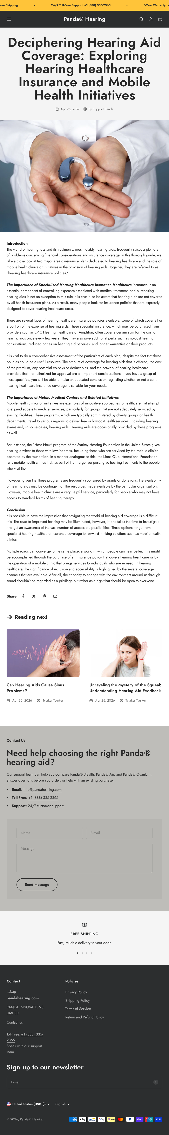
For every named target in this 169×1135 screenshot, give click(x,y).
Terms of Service (78, 1008)
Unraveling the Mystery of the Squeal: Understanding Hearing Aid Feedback (125, 688)
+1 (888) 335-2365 (43, 797)
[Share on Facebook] (23, 596)
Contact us (15, 1022)
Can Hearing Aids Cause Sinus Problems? (35, 688)
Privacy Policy (76, 992)
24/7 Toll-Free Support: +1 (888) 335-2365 (74, 5)
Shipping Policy (77, 1000)
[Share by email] (55, 596)
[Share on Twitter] (34, 596)
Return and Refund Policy (84, 1017)
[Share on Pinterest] (44, 596)
